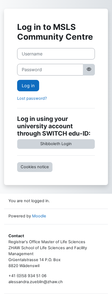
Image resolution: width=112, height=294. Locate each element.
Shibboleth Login (56, 143)
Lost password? (32, 98)
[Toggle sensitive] (89, 69)
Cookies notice (35, 166)
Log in (28, 85)
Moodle (39, 216)
